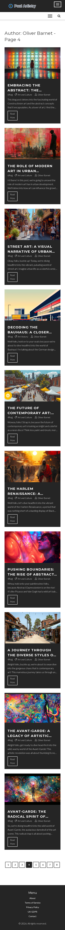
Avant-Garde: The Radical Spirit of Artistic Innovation (30, 814)
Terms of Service (33, 902)
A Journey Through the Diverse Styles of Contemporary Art (32, 653)
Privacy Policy (32, 907)
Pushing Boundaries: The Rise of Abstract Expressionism (31, 572)
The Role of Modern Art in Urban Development (30, 168)
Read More (12, 115)
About (32, 898)
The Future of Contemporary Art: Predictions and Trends (29, 410)
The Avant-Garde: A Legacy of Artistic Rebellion (29, 733)
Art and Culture (25, 94)
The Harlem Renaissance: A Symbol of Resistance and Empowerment (32, 491)
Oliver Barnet (44, 94)
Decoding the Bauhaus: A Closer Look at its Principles (32, 330)
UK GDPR (32, 911)
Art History (23, 336)
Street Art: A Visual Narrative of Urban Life (30, 249)
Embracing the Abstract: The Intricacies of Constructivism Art (30, 88)
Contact (32, 916)
